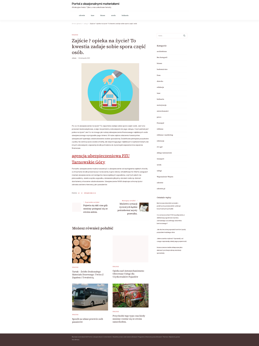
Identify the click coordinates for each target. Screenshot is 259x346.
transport (160, 159)
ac (79, 193)
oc (82, 193)
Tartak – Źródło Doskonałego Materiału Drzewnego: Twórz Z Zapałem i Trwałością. (87, 274)
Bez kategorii (162, 57)
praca (159, 117)
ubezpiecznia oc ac (90, 193)
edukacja (160, 87)
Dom (158, 75)
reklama (160, 129)
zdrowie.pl (161, 188)
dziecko (160, 81)
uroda (113, 15)
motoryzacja (161, 105)
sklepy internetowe (164, 153)
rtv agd (159, 147)
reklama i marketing (165, 135)
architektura (162, 51)
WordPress (75, 339)
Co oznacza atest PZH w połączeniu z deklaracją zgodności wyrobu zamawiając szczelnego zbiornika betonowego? (171, 219)
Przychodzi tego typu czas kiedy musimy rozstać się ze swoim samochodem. (129, 318)
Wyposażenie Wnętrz (165, 177)
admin (74, 58)
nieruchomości (163, 111)
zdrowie (82, 15)
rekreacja (160, 141)
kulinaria (125, 15)
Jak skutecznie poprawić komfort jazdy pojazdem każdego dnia (171, 231)
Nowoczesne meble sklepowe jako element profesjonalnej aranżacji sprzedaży (170, 250)
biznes (102, 15)
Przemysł (160, 123)
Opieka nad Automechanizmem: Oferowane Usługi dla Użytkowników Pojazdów (128, 273)
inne (92, 15)
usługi (75, 35)
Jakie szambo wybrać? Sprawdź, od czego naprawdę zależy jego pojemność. (172, 240)
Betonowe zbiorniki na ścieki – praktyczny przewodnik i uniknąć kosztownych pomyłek (169, 206)
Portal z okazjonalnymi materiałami (95, 3)
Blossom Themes (162, 337)
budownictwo (162, 69)
